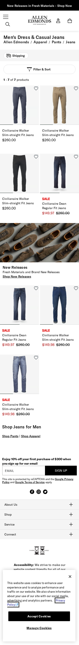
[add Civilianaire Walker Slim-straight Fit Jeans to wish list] (36, 88)
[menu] (5, 17)
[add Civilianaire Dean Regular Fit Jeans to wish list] (76, 157)
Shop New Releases (17, 276)
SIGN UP (61, 471)
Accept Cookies (39, 616)
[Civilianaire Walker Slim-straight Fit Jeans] (19, 105)
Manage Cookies (39, 628)
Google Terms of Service (30, 482)
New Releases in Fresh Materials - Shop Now (39, 6)
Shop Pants (10, 436)
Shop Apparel (30, 436)
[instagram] (38, 494)
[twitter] (45, 494)
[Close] (70, 576)
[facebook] (32, 494)
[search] (7, 24)
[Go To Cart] (70, 20)
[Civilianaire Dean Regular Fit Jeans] (59, 173)
